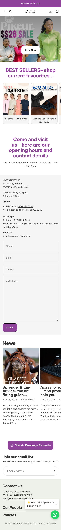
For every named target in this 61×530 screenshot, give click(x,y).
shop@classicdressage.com (17, 236)
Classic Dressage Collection (24, 523)
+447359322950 (33, 209)
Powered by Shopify (47, 523)
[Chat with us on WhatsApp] (55, 514)
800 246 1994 (25, 206)
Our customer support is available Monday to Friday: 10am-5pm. (30, 164)
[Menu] (3, 11)
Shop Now (30, 50)
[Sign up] (54, 471)
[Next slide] (55, 103)
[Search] (10, 11)
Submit (9, 327)
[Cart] (57, 11)
